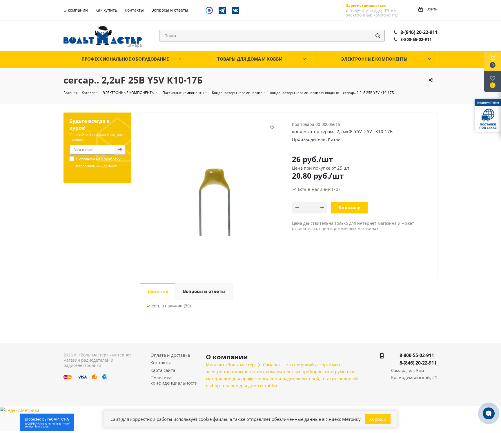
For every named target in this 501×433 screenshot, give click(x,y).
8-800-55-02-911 (416, 39)
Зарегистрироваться (366, 5)
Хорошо (377, 419)
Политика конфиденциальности (174, 380)
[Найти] (378, 35)
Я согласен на (98, 162)
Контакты (160, 362)
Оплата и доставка (170, 355)
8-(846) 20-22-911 (419, 32)
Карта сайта (162, 370)
